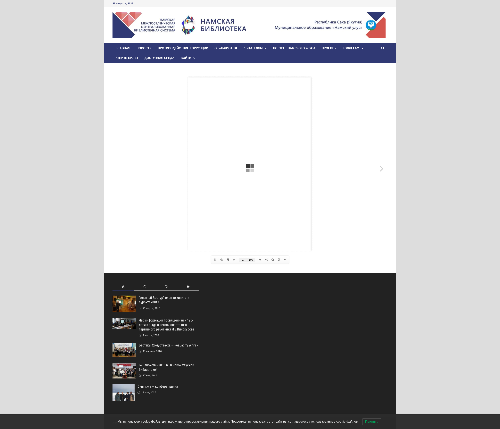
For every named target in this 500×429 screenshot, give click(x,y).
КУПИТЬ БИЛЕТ (127, 58)
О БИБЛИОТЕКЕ (226, 48)
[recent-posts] (145, 287)
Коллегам (351, 48)
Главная (123, 48)
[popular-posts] (123, 287)
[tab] (123, 287)
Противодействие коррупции (183, 48)
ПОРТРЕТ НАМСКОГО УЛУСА (294, 48)
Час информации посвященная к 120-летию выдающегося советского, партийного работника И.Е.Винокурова (166, 324)
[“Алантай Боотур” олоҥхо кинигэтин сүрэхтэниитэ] (124, 298)
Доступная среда (159, 58)
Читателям (253, 48)
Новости (144, 48)
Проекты (329, 48)
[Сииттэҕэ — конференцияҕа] (123, 387)
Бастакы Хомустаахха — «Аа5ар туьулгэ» (168, 345)
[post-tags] (188, 287)
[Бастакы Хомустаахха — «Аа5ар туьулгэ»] (124, 346)
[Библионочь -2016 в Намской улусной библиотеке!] (124, 365)
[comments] (166, 287)
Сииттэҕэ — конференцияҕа (158, 386)
